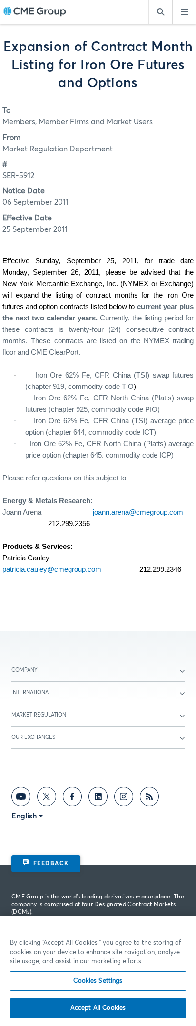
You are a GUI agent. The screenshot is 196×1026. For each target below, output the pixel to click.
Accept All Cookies (98, 1008)
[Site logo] (34, 12)
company (24, 670)
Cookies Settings (97, 981)
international (31, 692)
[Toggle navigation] (184, 12)
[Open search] (160, 12)
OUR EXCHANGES (33, 737)
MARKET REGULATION (38, 714)
